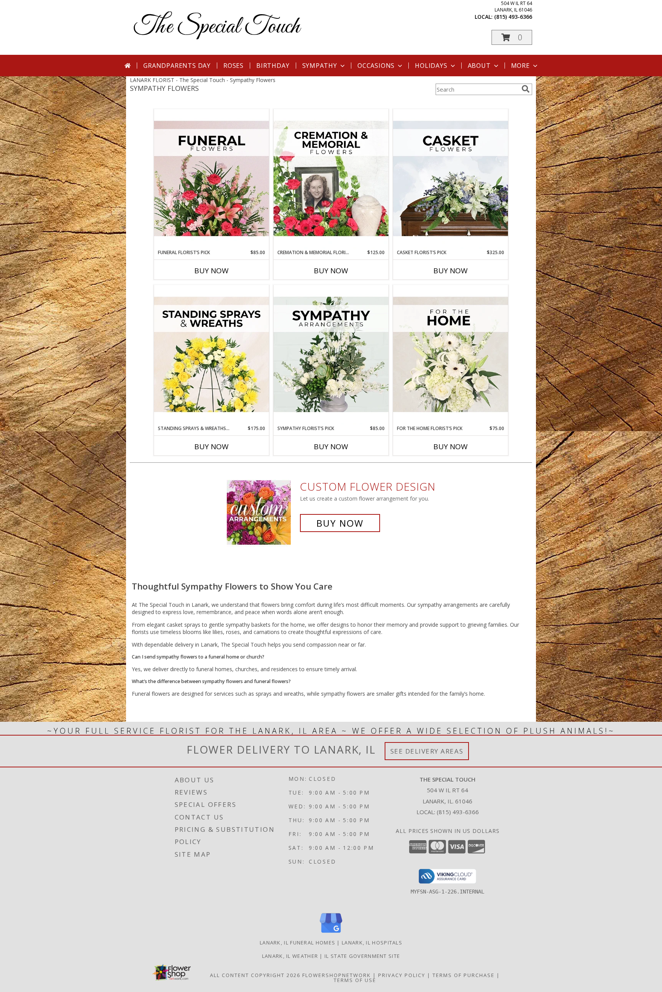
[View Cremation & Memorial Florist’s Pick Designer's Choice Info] (331, 179)
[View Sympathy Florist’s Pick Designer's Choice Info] (331, 355)
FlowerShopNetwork (336, 975)
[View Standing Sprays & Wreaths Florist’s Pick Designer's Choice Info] (211, 355)
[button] (512, 37)
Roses (233, 65)
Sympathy (319, 65)
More (520, 65)
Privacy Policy (401, 975)
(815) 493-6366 (513, 16)
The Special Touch (217, 27)
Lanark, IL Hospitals (372, 942)
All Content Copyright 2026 (255, 975)
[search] (525, 89)
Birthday (272, 65)
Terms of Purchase (464, 975)
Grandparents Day (177, 65)
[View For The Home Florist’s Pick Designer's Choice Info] (450, 355)
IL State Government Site (362, 956)
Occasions (376, 65)
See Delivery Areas (427, 751)
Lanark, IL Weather (290, 956)
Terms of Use (355, 980)
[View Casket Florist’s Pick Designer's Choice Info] (450, 179)
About (479, 65)
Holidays (431, 65)
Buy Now (211, 271)
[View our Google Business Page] (331, 933)
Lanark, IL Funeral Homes (297, 942)
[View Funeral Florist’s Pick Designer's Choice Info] (211, 179)
